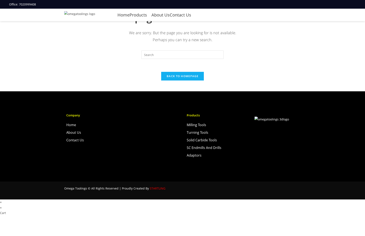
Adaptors (194, 155)
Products (138, 15)
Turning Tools (197, 132)
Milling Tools (196, 125)
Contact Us (180, 15)
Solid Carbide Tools (202, 140)
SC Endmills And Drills (204, 147)
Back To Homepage (182, 76)
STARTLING (157, 188)
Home (123, 15)
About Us (160, 15)
